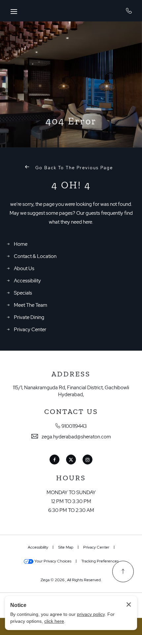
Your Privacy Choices (52, 561)
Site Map (65, 547)
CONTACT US (71, 411)
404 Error (71, 121)
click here (54, 621)
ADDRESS (71, 374)
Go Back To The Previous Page (73, 168)
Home (20, 244)
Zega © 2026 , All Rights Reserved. (71, 580)
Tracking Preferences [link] (100, 561)
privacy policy (91, 614)
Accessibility (27, 280)
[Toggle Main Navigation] (14, 11)
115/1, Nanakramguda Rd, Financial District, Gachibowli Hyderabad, (71, 391)
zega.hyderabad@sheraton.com (76, 436)
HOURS (71, 478)
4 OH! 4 (71, 185)
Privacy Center (30, 329)
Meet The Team (30, 305)
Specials (23, 293)
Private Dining (29, 317)
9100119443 (129, 11)
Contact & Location (35, 256)
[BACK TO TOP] (123, 571)
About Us (24, 268)
